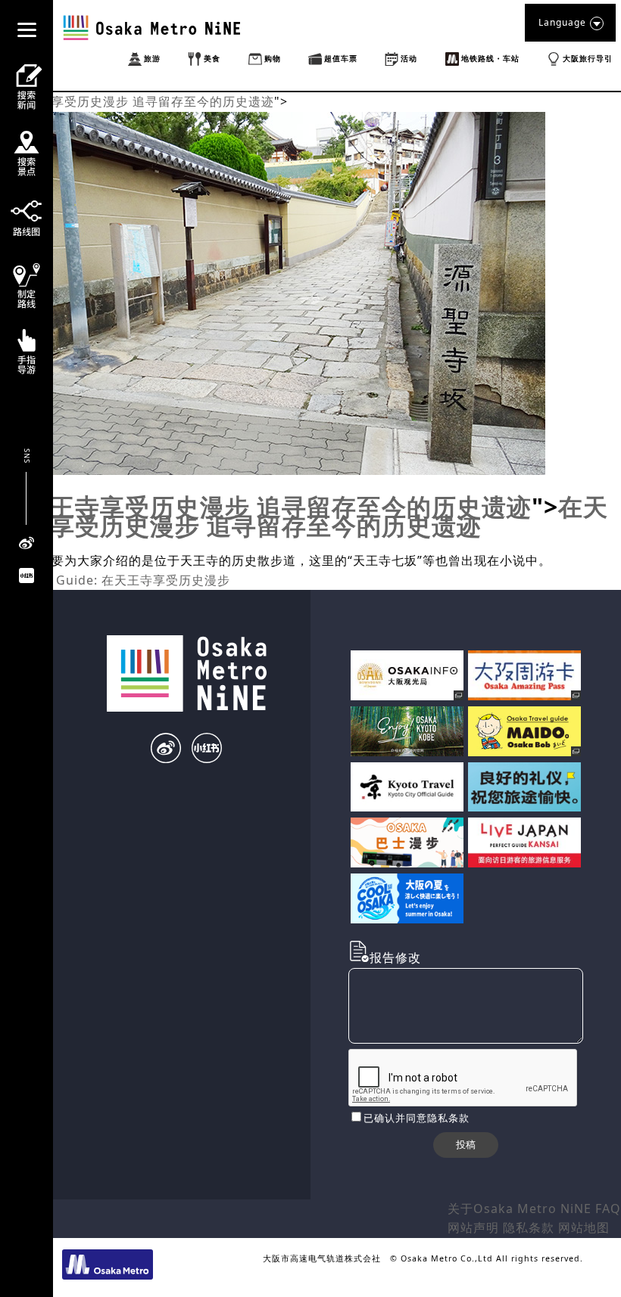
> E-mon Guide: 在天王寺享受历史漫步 (115, 580)
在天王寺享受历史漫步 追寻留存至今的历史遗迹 (137, 101)
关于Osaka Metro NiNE (519, 1208)
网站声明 (473, 1227)
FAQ (608, 1208)
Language (562, 22)
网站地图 (584, 1227)
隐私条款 (528, 1227)
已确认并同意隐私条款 (417, 1118)
